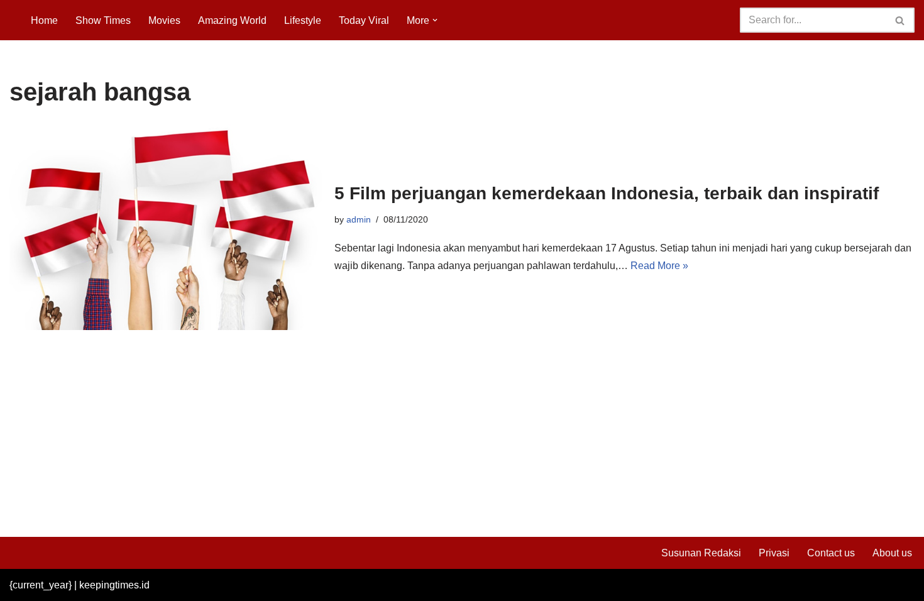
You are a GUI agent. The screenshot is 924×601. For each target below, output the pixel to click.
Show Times (103, 20)
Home (44, 20)
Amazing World (232, 20)
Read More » (659, 265)
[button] (434, 20)
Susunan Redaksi (701, 553)
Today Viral (364, 20)
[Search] (900, 20)
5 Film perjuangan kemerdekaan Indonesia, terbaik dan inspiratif (606, 193)
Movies (164, 20)
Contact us (831, 553)
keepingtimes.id (114, 585)
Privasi (774, 553)
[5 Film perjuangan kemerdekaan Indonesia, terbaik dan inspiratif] (165, 227)
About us (892, 553)
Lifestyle (302, 20)
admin (358, 219)
